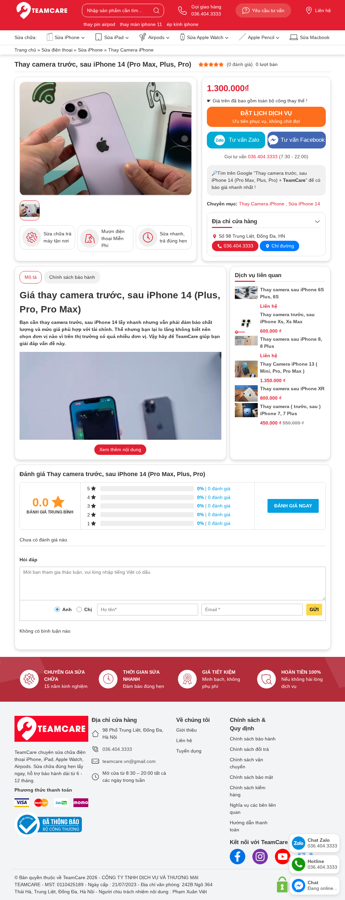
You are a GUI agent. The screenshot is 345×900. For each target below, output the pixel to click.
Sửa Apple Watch (205, 37)
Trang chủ (25, 50)
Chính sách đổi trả (249, 749)
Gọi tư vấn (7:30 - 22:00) (266, 156)
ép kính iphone (182, 24)
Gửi (314, 609)
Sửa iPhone (67, 37)
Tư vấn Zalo (244, 140)
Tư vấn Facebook (303, 140)
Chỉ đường (282, 245)
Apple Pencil (261, 37)
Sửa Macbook (315, 37)
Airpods (156, 37)
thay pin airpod (99, 24)
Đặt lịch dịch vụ (266, 117)
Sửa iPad (114, 37)
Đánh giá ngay (293, 505)
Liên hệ (323, 10)
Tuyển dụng (188, 751)
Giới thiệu (186, 730)
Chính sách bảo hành (72, 277)
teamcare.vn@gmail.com (129, 761)
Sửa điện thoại (56, 50)
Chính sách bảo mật (251, 777)
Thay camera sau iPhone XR (292, 388)
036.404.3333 (237, 245)
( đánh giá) (240, 64)
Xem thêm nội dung (120, 449)
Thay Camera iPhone (131, 50)
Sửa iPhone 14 (304, 203)
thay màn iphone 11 (141, 24)
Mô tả (31, 277)
